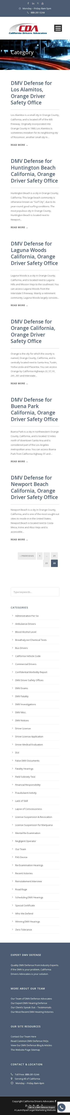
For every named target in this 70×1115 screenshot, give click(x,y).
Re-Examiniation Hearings (29, 865)
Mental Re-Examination (27, 833)
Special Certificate (25, 905)
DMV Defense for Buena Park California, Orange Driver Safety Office (34, 409)
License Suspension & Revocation (33, 817)
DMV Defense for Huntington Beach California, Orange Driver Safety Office (34, 171)
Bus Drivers (21, 648)
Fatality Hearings (24, 768)
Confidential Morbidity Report (31, 672)
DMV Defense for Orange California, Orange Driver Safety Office (33, 331)
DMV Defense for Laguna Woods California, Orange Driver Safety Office (34, 253)
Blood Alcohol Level (25, 631)
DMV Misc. (20, 712)
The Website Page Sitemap (25, 1049)
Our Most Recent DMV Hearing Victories (32, 1011)
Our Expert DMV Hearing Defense (29, 1003)
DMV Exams (21, 688)
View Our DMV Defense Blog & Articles (31, 1045)
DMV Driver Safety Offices (29, 680)
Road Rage (21, 889)
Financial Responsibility (28, 784)
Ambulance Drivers (25, 623)
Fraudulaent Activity (26, 792)
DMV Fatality (22, 696)
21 (54, 555)
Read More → (19, 144)
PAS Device (21, 857)
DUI (17, 752)
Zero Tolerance (23, 929)
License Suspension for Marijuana (34, 825)
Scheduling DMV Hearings (29, 897)
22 (46, 563)
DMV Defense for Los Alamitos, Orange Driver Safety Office (31, 93)
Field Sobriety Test (25, 776)
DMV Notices (22, 720)
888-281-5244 (38, 12)
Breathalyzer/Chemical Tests (31, 640)
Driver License (23, 728)
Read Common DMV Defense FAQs (29, 1041)
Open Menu (58, 28)
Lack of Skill (21, 800)
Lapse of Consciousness (28, 809)
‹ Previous (27, 555)
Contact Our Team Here (23, 1036)
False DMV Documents (27, 760)
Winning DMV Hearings (27, 921)
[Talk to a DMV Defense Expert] (62, 1107)
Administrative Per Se (27, 615)
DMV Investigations (25, 704)
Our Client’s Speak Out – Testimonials (31, 1007)
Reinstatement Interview (28, 881)
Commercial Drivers (25, 664)
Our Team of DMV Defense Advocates (31, 998)
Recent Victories (24, 873)
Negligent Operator (25, 841)
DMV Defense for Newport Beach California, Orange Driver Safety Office (34, 487)
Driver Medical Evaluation (29, 744)
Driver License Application (29, 736)
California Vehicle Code (28, 656)
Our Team (20, 849)
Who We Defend (24, 913)
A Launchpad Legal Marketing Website (35, 1110)
